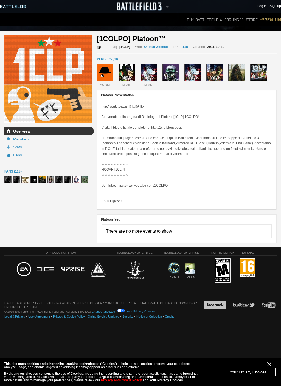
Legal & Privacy (14, 316)
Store (252, 20)
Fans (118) (13, 171)
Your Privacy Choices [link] (141, 311)
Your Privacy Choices (248, 372)
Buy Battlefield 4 (204, 20)
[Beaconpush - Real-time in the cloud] (189, 270)
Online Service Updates (103, 316)
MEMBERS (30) (107, 59)
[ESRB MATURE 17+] (223, 270)
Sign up (275, 6)
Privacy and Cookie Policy (121, 380)
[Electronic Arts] (24, 269)
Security (127, 316)
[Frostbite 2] (135, 270)
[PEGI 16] (247, 268)
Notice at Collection (149, 316)
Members (21, 139)
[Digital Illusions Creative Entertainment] (46, 269)
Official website (156, 47)
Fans (17, 155)
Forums (231, 20)
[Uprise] (73, 269)
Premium (270, 19)
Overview (21, 131)
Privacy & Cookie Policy (69, 316)
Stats (17, 147)
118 (185, 47)
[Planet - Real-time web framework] (174, 269)
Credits (170, 316)
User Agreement (39, 316)
